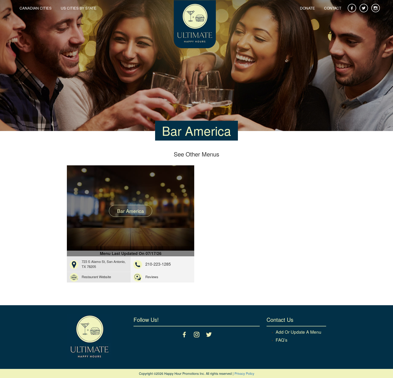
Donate (307, 8)
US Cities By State (78, 8)
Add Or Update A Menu (298, 332)
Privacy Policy (244, 373)
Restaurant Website (96, 276)
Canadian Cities (36, 8)
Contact (332, 8)
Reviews (151, 276)
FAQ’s (281, 340)
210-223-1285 (158, 264)
